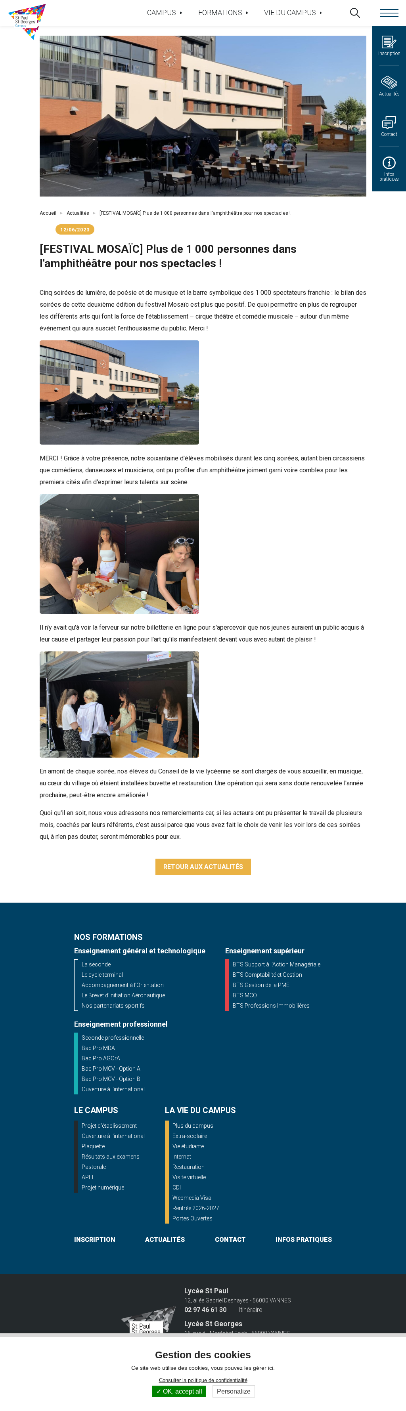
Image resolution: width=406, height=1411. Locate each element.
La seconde (96, 964)
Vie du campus (290, 12)
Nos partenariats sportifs (113, 1005)
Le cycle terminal (102, 975)
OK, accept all (181, 1391)
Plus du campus (192, 1126)
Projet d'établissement (109, 1126)
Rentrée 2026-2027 (195, 1208)
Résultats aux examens (111, 1156)
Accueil (48, 213)
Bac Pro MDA (98, 1048)
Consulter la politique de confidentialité (203, 1380)
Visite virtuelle (189, 1177)
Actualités (78, 213)
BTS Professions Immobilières (271, 1005)
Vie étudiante (188, 1146)
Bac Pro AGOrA (101, 1058)
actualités (165, 1239)
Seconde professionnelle (113, 1038)
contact (230, 1239)
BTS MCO (245, 995)
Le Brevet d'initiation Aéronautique (123, 995)
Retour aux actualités (203, 867)
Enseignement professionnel (121, 1024)
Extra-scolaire (189, 1136)
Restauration (188, 1167)
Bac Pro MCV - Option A (111, 1068)
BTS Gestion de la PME (261, 985)
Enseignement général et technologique (139, 951)
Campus (161, 12)
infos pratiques (304, 1239)
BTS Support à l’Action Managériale (276, 964)
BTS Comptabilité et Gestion (267, 975)
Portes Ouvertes (192, 1218)
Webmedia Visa (191, 1198)
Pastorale (94, 1167)
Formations (220, 12)
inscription (94, 1239)
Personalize (234, 1391)
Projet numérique (103, 1187)
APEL (88, 1177)
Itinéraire (250, 1310)
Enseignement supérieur (264, 951)
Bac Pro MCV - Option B (111, 1079)
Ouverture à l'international (113, 1089)
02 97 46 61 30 (205, 1310)
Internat (181, 1156)
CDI (176, 1187)
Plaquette (93, 1146)
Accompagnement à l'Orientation (123, 985)
